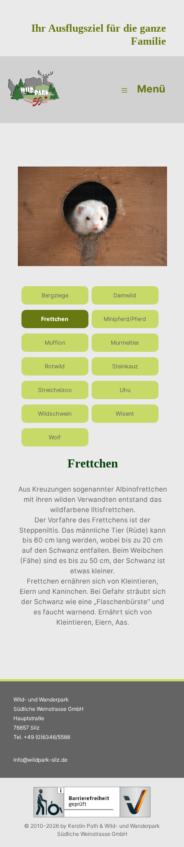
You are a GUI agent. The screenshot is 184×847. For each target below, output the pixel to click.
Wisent (125, 413)
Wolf (55, 437)
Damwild (124, 295)
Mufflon (55, 342)
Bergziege (55, 295)
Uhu (125, 390)
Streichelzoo (55, 390)
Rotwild (55, 366)
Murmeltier (125, 342)
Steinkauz (125, 366)
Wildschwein (54, 413)
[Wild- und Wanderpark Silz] (33, 89)
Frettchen (54, 319)
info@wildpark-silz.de (40, 759)
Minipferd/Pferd (125, 319)
